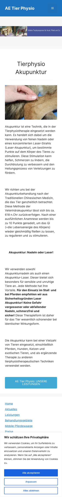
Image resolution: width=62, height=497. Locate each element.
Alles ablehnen (31, 490)
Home (9, 403)
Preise (9, 431)
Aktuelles (11, 409)
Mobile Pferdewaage (19, 426)
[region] (31, 464)
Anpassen (31, 481)
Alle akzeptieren (31, 472)
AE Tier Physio (19, 8)
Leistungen (12, 414)
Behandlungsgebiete (18, 420)
